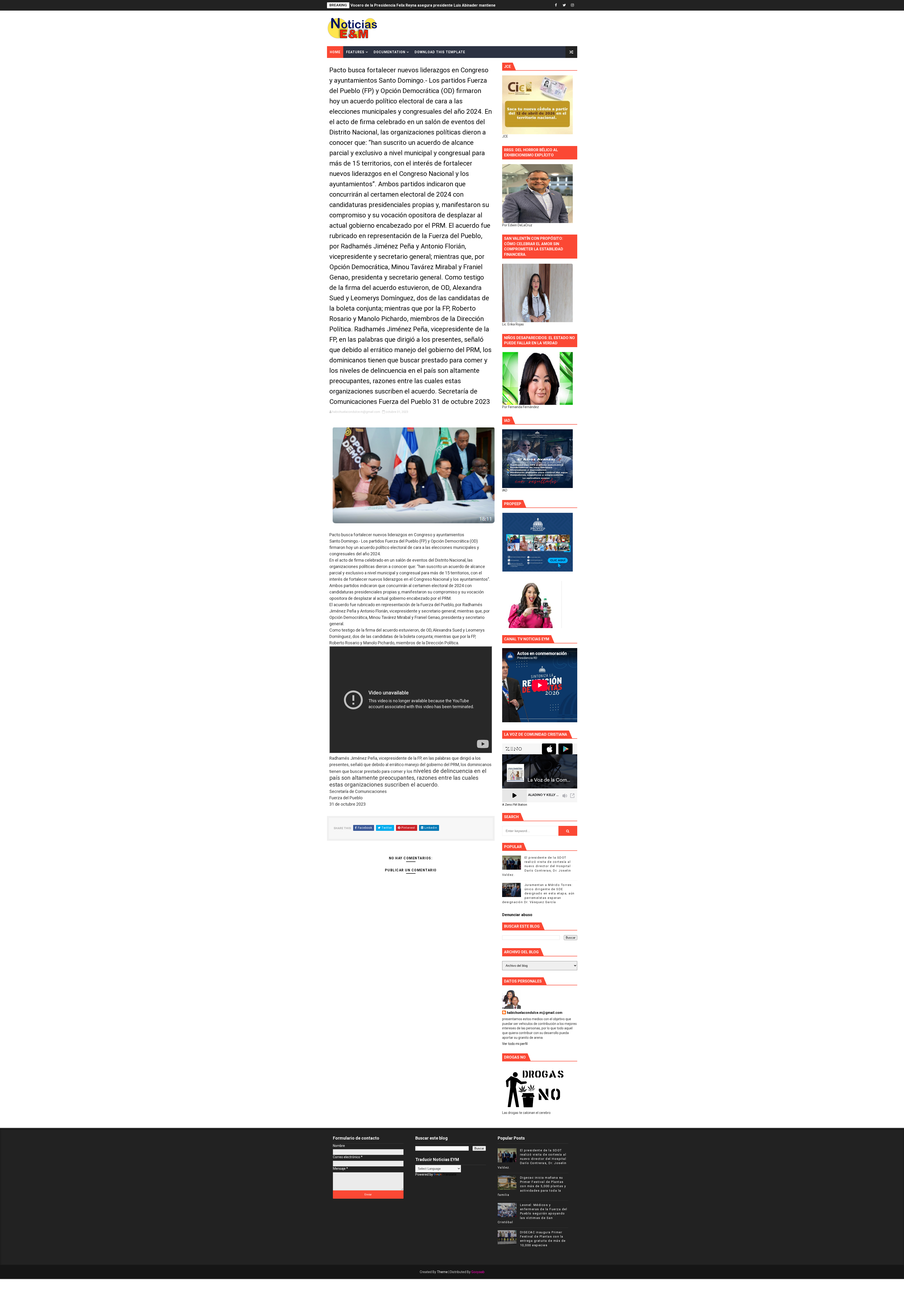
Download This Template (440, 52)
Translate (449, 1174)
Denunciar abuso (517, 915)
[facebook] (556, 5)
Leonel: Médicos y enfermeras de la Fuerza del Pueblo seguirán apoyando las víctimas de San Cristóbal (532, 1213)
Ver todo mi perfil (515, 1044)
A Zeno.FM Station (514, 805)
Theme (442, 1272)
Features (355, 52)
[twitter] (564, 5)
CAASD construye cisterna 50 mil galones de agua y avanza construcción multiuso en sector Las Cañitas (444, 5)
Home (335, 52)
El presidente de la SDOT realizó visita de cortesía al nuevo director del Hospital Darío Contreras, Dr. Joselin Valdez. (536, 866)
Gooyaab (477, 1272)
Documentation (389, 52)
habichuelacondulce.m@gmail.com (534, 1013)
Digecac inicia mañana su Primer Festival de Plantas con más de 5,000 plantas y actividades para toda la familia (532, 1186)
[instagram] (572, 5)
